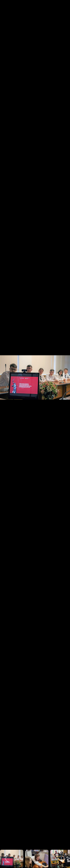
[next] (63, 429)
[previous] (6, 429)
